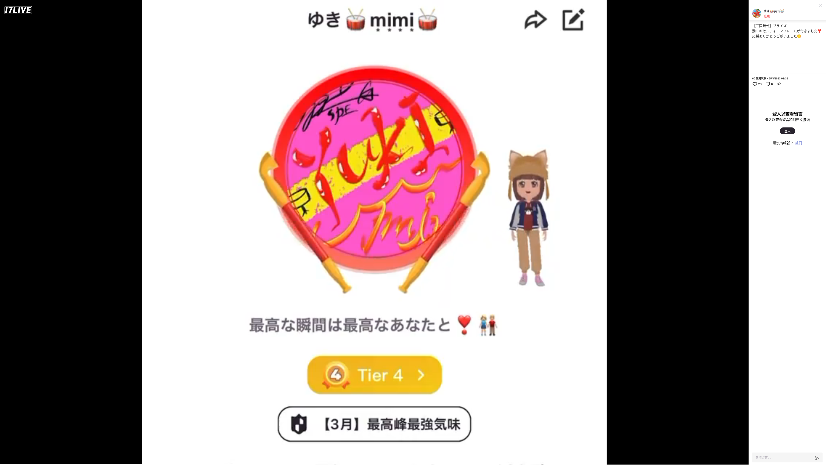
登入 (787, 131)
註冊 (798, 142)
